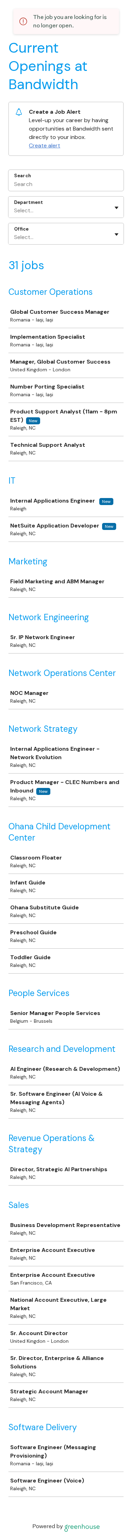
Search (22, 176)
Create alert (44, 145)
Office (21, 229)
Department (28, 202)
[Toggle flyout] (116, 208)
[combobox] (14, 210)
